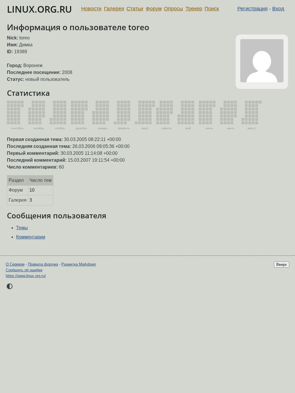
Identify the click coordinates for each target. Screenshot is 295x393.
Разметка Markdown (78, 264)
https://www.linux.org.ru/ (26, 276)
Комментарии (30, 236)
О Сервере (15, 264)
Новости (91, 9)
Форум (154, 9)
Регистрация (252, 9)
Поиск (212, 9)
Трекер (194, 9)
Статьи (134, 9)
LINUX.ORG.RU (39, 9)
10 (32, 190)
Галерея (114, 9)
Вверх (281, 264)
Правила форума (43, 264)
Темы (22, 227)
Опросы (173, 9)
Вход (278, 9)
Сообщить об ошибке (24, 270)
